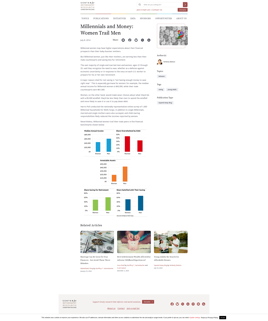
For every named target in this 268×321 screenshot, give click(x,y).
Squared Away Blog (165, 103)
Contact (121, 308)
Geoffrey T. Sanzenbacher (104, 268)
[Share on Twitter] (142, 41)
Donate (182, 9)
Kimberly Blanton (169, 62)
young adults (172, 89)
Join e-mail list (133, 308)
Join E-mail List (143, 9)
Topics (85, 18)
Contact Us (157, 9)
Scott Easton (121, 268)
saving (161, 89)
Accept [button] (223, 317)
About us (111, 308)
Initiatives (119, 18)
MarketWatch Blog (86, 268)
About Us (181, 18)
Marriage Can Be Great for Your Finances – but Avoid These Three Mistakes (95, 260)
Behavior (162, 76)
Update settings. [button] (195, 317)
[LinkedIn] (148, 41)
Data (133, 18)
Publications (101, 18)
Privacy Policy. (213, 317)
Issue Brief (120, 265)
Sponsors (145, 18)
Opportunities (163, 18)
